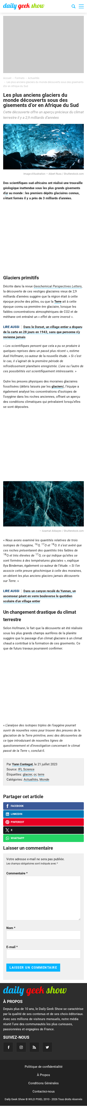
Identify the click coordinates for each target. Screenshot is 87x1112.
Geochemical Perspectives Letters (58, 286)
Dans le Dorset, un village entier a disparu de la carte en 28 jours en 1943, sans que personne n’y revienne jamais (42, 332)
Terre (57, 301)
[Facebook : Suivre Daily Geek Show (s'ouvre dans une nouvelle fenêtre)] (8, 1047)
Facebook (17, 806)
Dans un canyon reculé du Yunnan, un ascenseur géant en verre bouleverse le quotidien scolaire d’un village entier (39, 596)
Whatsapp (17, 838)
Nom (10, 928)
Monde (44, 779)
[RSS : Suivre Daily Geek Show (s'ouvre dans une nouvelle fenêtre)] (34, 1047)
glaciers (57, 386)
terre (41, 774)
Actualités (31, 779)
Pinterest (17, 822)
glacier (27, 774)
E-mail (12, 947)
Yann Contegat (22, 764)
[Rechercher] (73, 7)
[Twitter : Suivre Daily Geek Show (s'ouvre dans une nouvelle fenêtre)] (47, 1047)
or (6, 193)
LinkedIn (16, 814)
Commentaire (17, 873)
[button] (81, 6)
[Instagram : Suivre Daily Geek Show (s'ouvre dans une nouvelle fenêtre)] (21, 1047)
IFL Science (26, 769)
